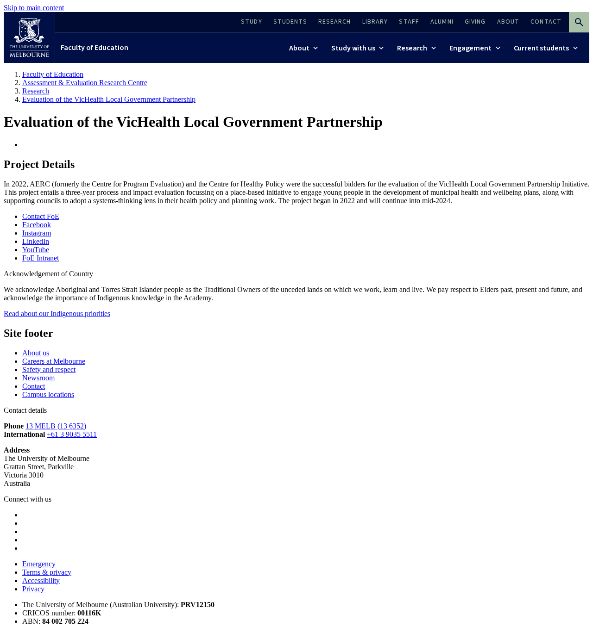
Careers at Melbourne (53, 361)
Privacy (33, 589)
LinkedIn (35, 241)
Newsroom (38, 378)
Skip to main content (34, 8)
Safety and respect (49, 369)
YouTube (35, 250)
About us (35, 353)
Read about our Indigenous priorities (57, 313)
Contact (33, 386)
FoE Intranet (40, 258)
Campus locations (48, 394)
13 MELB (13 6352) (55, 426)
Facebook (36, 225)
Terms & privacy (46, 572)
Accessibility (41, 580)
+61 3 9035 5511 (72, 434)
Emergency (39, 564)
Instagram (36, 233)
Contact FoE (40, 216)
